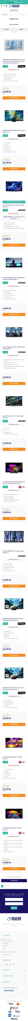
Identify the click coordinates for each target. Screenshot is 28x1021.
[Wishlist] (7, 6)
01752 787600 (6, 955)
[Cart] (26, 6)
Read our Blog (10, 964)
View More (14, 880)
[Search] (4, 6)
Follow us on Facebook (3, 964)
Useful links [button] (6, 982)
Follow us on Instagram (13, 964)
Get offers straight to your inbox (14, 895)
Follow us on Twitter (7, 964)
